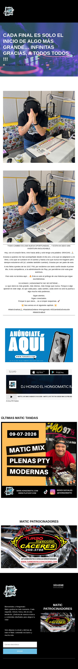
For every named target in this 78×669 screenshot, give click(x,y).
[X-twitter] (54, 597)
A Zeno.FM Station (12, 400)
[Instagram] (62, 597)
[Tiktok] (66, 597)
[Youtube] (58, 597)
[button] (71, 11)
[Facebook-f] (50, 597)
